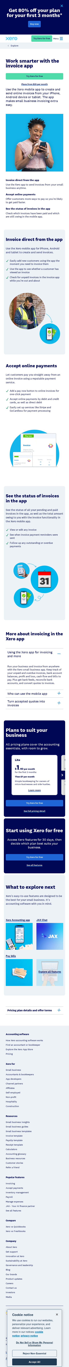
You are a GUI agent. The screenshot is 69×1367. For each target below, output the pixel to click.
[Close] (56, 1314)
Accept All (34, 1361)
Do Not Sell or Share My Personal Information (34, 1344)
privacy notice (29, 1335)
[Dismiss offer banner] (61, 5)
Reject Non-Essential (34, 1353)
